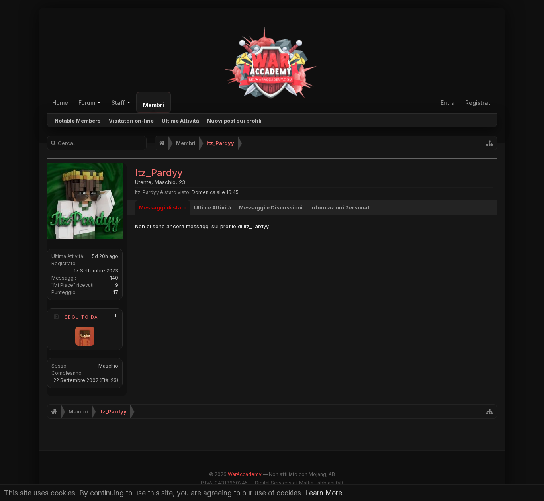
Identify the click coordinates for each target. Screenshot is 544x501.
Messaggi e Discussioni (271, 207)
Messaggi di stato (162, 207)
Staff (118, 102)
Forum (86, 102)
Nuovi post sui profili (234, 120)
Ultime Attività (180, 120)
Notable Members (78, 120)
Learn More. (324, 493)
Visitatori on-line (131, 120)
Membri (153, 105)
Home (60, 102)
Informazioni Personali (340, 207)
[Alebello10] (84, 336)
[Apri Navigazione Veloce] (489, 143)
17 (115, 292)
